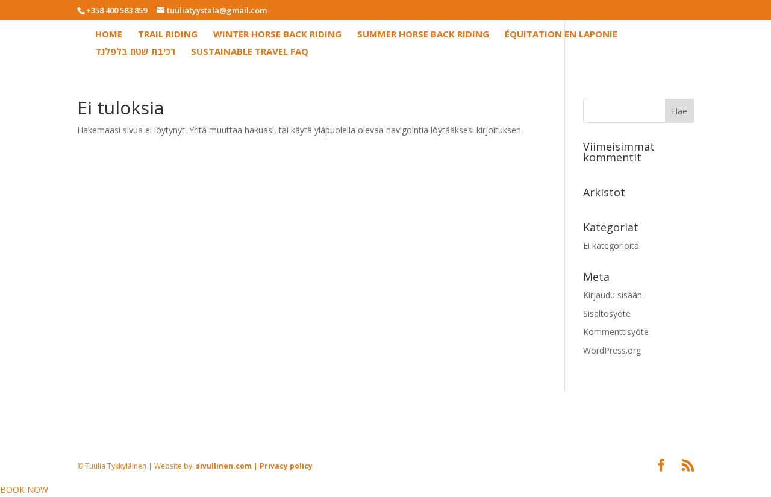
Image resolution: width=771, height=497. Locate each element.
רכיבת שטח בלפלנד (135, 52)
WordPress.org (612, 350)
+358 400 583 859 (116, 10)
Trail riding (168, 35)
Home (108, 35)
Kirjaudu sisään (612, 295)
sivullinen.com (322, 399)
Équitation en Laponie (561, 35)
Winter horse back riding (277, 35)
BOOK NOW (24, 489)
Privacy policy (384, 399)
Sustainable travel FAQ (249, 52)
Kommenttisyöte (616, 331)
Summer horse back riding (423, 35)
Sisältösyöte (607, 313)
